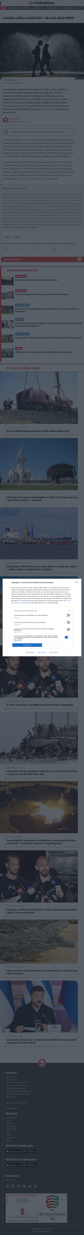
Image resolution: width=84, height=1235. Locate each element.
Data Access (42, 652)
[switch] (67, 615)
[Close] (77, 583)
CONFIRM (27, 645)
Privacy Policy (53, 652)
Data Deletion (30, 652)
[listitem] (42, 611)
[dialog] (42, 617)
